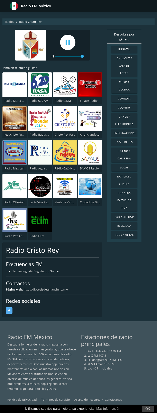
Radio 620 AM (39, 101)
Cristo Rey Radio (66, 134)
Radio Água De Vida (43, 168)
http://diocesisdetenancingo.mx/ (46, 289)
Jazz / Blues (124, 142)
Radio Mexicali (14, 168)
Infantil (124, 49)
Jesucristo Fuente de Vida (21, 134)
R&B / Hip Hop (124, 217)
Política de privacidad (22, 400)
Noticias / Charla (124, 180)
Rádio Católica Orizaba (70, 168)
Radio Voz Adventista (18, 236)
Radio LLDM (63, 101)
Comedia (124, 98)
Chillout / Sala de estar (124, 66)
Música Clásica (124, 85)
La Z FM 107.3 (96, 355)
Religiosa (124, 226)
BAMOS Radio (89, 168)
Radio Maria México (17, 101)
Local (124, 167)
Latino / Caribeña (124, 154)
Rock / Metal (124, 235)
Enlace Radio (89, 101)
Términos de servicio (55, 400)
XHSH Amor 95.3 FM (100, 364)
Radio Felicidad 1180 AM (104, 351)
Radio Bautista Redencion (47, 134)
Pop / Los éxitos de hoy (124, 200)
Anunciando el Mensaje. (96, 134)
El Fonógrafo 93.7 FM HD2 (104, 360)
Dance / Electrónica (124, 120)
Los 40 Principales (99, 368)
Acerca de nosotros (87, 400)
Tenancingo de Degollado (29, 271)
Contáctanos (113, 400)
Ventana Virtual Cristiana (72, 202)
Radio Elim (37, 236)
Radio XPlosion (14, 202)
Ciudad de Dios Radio (94, 202)
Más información (108, 408)
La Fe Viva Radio (41, 202)
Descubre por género (124, 36)
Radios (9, 22)
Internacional (125, 133)
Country (124, 107)
